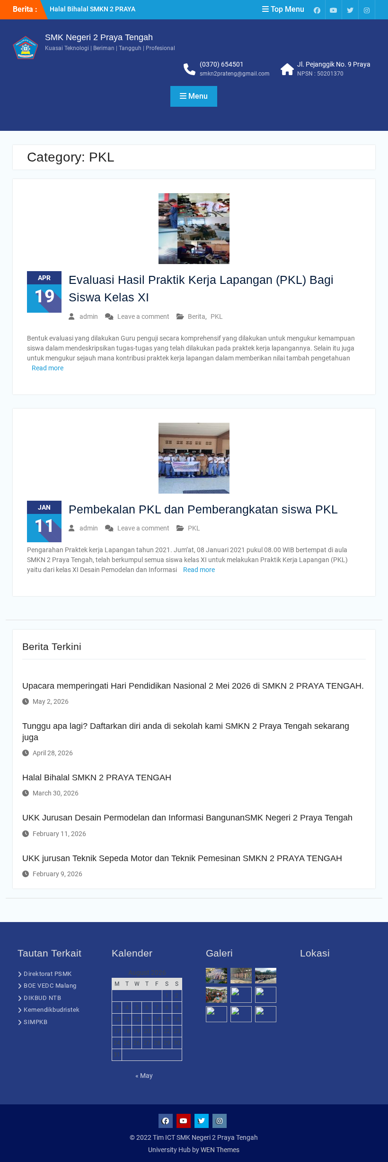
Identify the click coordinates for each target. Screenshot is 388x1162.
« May (144, 1075)
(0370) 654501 (222, 64)
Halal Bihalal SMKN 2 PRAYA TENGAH (96, 777)
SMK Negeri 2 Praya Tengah (99, 37)
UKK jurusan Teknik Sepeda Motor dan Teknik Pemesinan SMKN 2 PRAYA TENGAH (182, 858)
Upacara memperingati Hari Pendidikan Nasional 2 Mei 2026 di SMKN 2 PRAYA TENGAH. (193, 686)
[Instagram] (366, 10)
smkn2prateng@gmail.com (235, 73)
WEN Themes (220, 1149)
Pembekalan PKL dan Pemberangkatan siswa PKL (203, 509)
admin (88, 316)
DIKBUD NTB (42, 997)
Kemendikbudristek (52, 1009)
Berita (196, 316)
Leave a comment (143, 316)
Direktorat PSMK (48, 973)
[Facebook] (317, 10)
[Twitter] (350, 10)
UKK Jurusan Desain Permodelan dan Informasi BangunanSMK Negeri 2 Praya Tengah (187, 817)
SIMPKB (35, 1021)
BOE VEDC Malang (50, 985)
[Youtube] (333, 10)
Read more (47, 368)
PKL (217, 316)
